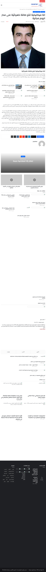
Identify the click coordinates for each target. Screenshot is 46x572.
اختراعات (39, 9)
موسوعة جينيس (11, 479)
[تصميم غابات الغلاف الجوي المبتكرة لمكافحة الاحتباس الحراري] (38, 197)
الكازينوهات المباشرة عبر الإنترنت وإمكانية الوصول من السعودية (36, 417)
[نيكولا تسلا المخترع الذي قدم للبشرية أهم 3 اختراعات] (42, 372)
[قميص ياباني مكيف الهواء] (28, 473)
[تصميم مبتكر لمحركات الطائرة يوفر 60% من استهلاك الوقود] (19, 92)
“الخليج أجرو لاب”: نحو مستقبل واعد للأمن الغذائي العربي (31, 86)
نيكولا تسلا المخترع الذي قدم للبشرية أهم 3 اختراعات (28, 370)
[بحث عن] (44, 5)
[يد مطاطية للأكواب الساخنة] (18, 469)
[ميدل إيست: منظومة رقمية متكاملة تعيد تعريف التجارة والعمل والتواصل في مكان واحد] (11, 388)
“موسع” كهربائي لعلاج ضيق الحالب (23, 215)
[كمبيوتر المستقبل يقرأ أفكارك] (41, 92)
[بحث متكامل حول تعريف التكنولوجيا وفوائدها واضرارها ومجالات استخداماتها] (42, 358)
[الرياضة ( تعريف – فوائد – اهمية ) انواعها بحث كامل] (42, 366)
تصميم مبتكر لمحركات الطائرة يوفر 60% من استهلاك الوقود (8, 91)
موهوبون (41, 21)
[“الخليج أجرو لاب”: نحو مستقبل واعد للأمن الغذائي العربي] (41, 86)
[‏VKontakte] (18, 136)
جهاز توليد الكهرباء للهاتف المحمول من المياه (31, 96)
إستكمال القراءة (42, 329)
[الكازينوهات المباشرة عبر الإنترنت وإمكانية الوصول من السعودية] (34, 408)
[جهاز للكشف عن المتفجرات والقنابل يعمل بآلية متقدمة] (23, 469)
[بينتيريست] (23, 136)
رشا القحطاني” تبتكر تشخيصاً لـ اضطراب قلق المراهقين (24, 195)
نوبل (6, 479)
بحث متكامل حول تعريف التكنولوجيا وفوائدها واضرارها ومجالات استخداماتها (24, 356)
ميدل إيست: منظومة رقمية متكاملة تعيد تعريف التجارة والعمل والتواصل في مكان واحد (11, 397)
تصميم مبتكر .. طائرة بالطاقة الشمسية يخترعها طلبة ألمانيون (9, 96)
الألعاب (9, 469)
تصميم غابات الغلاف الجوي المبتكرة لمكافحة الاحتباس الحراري (38, 203)
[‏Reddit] (20, 136)
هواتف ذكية (12, 481)
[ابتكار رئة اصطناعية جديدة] (28, 469)
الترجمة (5, 469)
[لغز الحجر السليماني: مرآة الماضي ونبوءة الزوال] (34, 388)
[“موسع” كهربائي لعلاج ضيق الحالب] (23, 210)
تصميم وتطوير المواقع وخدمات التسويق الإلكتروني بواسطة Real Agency (14, 569)
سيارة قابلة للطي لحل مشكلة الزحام (8, 85)
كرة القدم (12, 477)
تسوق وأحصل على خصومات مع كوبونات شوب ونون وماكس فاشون (35, 471)
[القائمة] (1, 5)
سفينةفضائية (12, 475)
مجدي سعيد (7, 477)
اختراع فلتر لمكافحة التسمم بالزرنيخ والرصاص (39, 297)
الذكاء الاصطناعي (11, 471)
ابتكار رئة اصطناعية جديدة (23, 161)
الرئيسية (43, 9)
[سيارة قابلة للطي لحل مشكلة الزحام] (19, 86)
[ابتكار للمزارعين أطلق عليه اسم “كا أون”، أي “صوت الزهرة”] (18, 473)
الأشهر (38, 351)
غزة (7, 475)
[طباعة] (12, 136)
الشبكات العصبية (11, 473)
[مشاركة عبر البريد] (15, 136)
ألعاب (13, 469)
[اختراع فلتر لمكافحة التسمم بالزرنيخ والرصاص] (38, 251)
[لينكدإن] (29, 136)
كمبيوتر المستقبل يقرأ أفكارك (32, 90)
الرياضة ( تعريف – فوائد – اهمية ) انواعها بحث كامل (28, 365)
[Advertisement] (23, 340)
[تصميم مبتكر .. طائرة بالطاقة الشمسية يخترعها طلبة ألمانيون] (19, 98)
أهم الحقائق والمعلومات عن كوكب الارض (37, 375)
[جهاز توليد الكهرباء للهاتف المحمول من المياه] (41, 97)
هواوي (8, 481)
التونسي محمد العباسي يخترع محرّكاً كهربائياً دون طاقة (7, 195)
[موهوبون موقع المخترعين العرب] (36, 5)
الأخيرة (23, 351)
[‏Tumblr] (26, 136)
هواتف (3, 479)
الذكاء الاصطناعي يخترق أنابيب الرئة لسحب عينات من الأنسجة (8, 208)
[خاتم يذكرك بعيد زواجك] (23, 475)
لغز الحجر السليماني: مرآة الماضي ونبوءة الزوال (36, 396)
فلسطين (4, 475)
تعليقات (8, 351)
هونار (4, 481)
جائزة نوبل (5, 473)
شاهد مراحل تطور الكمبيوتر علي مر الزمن (38, 361)
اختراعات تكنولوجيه (36, 11)
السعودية (5, 471)
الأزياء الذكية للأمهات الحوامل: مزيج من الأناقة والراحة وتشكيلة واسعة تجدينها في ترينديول (11, 417)
